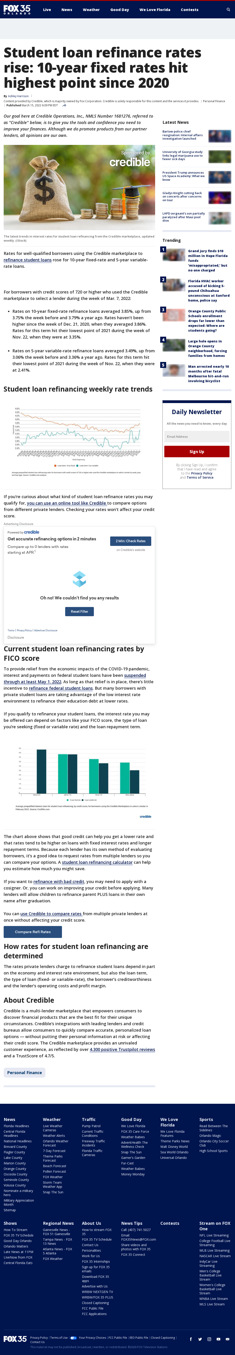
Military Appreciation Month (19, 1202)
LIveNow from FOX (18, 1257)
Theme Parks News (175, 1141)
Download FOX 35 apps (95, 1278)
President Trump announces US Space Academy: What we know (183, 176)
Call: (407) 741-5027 (136, 1230)
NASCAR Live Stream (215, 1256)
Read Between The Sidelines (213, 1128)
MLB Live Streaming (214, 1250)
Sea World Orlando (174, 1152)
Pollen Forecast (54, 1171)
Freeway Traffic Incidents (93, 1143)
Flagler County (14, 1152)
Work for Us (91, 1256)
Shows (10, 1223)
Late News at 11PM (18, 1252)
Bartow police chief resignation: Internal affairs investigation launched (182, 135)
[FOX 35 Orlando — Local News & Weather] (19, 9)
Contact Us (90, 1245)
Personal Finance (214, 101)
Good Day (131, 1119)
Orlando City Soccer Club (214, 1143)
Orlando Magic (210, 1135)
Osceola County (15, 1174)
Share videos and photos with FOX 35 (136, 1247)
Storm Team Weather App (52, 1184)
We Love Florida (133, 1126)
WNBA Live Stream (213, 1298)
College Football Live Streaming (214, 1243)
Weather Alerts (54, 1135)
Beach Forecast (54, 1166)
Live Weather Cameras (52, 1128)
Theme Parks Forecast (53, 1158)
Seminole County (16, 1179)
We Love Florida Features (172, 1133)
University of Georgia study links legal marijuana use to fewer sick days (182, 155)
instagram (209, 1339)
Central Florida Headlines (14, 1133)
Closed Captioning (95, 1303)
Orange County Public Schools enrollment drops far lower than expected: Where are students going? (207, 321)
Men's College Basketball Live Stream (210, 1275)
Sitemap (10, 1210)
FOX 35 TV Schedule (19, 1235)
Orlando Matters (16, 1246)
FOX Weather (53, 1177)
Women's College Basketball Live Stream (212, 1289)
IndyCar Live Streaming (208, 1263)
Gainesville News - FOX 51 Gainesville (56, 1232)
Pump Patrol (91, 1126)
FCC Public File (93, 1308)
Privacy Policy (202, 473)
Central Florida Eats (18, 1263)
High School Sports (213, 1151)
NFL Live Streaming (214, 1235)
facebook (191, 1339)
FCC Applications (94, 1314)
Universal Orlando (173, 1157)
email (227, 1339)
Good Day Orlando (18, 1241)
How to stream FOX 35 (97, 1232)
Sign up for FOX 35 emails (96, 1269)
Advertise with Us (95, 1286)
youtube (218, 1339)
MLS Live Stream (212, 1304)
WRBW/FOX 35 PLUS (97, 1297)
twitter (200, 1339)
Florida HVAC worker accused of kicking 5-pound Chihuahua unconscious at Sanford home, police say (209, 290)
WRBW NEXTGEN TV (97, 1292)
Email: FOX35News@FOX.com (138, 1237)
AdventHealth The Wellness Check (134, 1144)
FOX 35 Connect (133, 1254)
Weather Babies (133, 1137)
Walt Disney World (174, 1146)
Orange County (15, 1168)
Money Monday (133, 1174)
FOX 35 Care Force (135, 1131)
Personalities (91, 1250)
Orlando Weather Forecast (55, 1143)
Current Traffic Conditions (93, 1133)
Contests (169, 1223)
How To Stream (15, 1230)
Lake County (13, 1157)
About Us (91, 1223)
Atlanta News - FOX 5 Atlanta (57, 1251)
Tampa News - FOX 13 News (57, 1241)
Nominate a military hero (18, 1192)
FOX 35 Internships (96, 1261)
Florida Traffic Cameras (92, 1153)
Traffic (88, 1119)
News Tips (131, 1223)
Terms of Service (200, 477)
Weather (52, 1119)
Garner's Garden (133, 1157)
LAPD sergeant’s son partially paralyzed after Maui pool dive (183, 217)
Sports (206, 1119)
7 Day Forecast (54, 1151)
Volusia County (15, 1185)
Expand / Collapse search (228, 9)
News (9, 1119)
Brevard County (15, 1146)
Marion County (15, 1163)
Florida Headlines (16, 1126)
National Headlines (18, 1141)
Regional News (58, 1223)
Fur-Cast (127, 1163)
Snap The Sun (53, 1192)
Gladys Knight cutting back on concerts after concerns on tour (182, 196)
